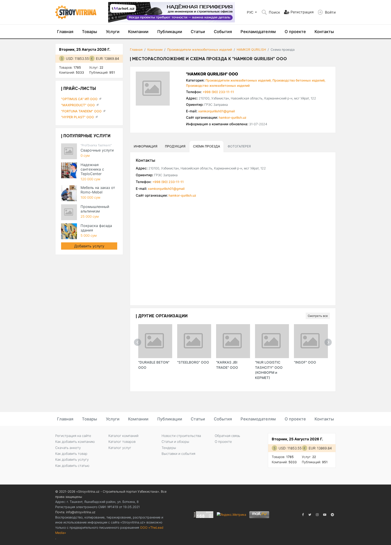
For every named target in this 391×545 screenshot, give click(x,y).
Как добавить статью (72, 465)
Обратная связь (227, 436)
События (223, 31)
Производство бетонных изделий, (298, 80)
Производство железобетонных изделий (218, 85)
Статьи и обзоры (175, 441)
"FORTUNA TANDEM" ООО (81, 111)
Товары (89, 31)
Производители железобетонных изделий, (238, 80)
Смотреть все (318, 316)
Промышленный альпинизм (95, 208)
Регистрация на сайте (73, 436)
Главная (65, 31)
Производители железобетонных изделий (199, 49)
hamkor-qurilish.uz (232, 117)
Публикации (169, 31)
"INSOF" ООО (305, 362)
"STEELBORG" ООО (193, 362)
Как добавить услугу (72, 459)
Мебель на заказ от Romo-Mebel (98, 189)
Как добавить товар (71, 453)
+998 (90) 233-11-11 (218, 92)
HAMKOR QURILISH (251, 49)
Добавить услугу (89, 246)
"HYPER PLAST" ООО (77, 117)
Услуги (112, 31)
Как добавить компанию (75, 441)
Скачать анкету (68, 448)
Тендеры (169, 448)
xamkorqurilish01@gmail (216, 111)
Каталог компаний (123, 436)
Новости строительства (181, 436)
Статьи (198, 31)
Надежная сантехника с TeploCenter (92, 169)
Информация (145, 146)
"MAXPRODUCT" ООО (78, 105)
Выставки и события (178, 453)
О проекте (295, 31)
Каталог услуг (119, 448)
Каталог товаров (122, 441)
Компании (138, 31)
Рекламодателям (258, 31)
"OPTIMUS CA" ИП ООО (79, 99)
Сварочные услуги (97, 150)
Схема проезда (206, 146)
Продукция (175, 146)
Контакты (324, 31)
